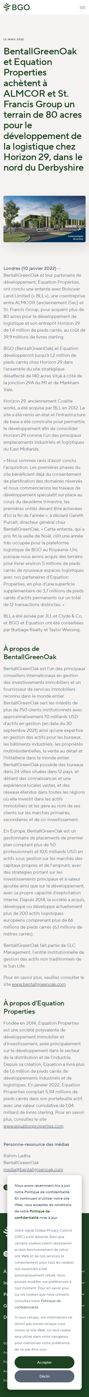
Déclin (44, 1376)
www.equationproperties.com (33, 1126)
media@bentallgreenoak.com (33, 1170)
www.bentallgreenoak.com (39, 984)
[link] (16, 7)
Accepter (44, 1362)
